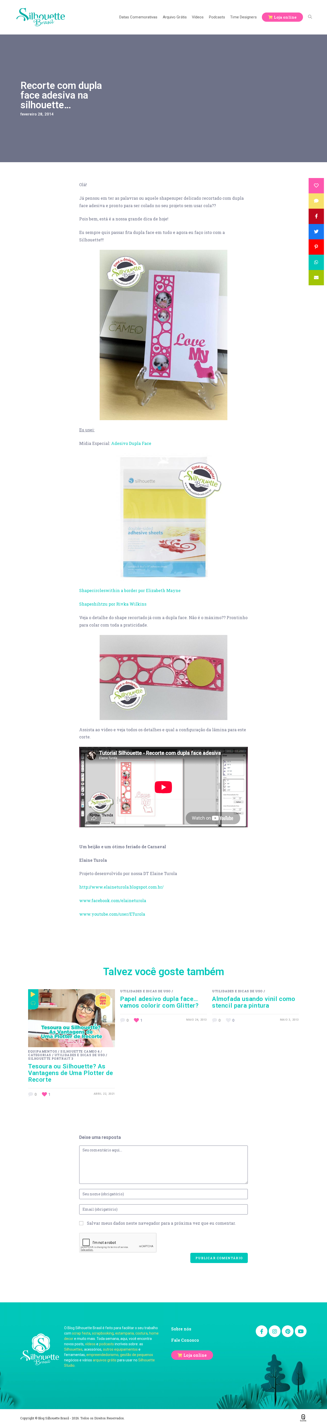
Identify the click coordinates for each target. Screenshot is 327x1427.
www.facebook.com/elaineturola (112, 900)
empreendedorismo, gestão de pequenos (119, 1355)
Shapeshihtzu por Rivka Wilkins (112, 604)
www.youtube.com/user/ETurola (112, 914)
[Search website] (310, 17)
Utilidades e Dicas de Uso (79, 1055)
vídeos (90, 1344)
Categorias (39, 1055)
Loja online (195, 1355)
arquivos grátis (104, 1360)
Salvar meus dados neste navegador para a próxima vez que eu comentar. (161, 1223)
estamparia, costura (131, 1333)
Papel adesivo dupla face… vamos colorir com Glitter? (159, 1002)
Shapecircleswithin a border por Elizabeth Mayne (130, 590)
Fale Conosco (185, 1340)
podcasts (106, 1344)
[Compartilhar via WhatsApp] (316, 262)
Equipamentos (42, 1051)
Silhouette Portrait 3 (50, 1058)
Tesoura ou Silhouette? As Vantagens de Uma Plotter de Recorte (70, 1073)
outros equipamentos (120, 1349)
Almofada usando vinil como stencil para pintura (253, 1002)
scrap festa (81, 1333)
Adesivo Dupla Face (131, 443)
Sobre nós (181, 1328)
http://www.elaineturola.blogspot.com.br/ (121, 887)
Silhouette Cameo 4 (80, 1051)
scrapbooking (103, 1333)
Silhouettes (73, 1349)
